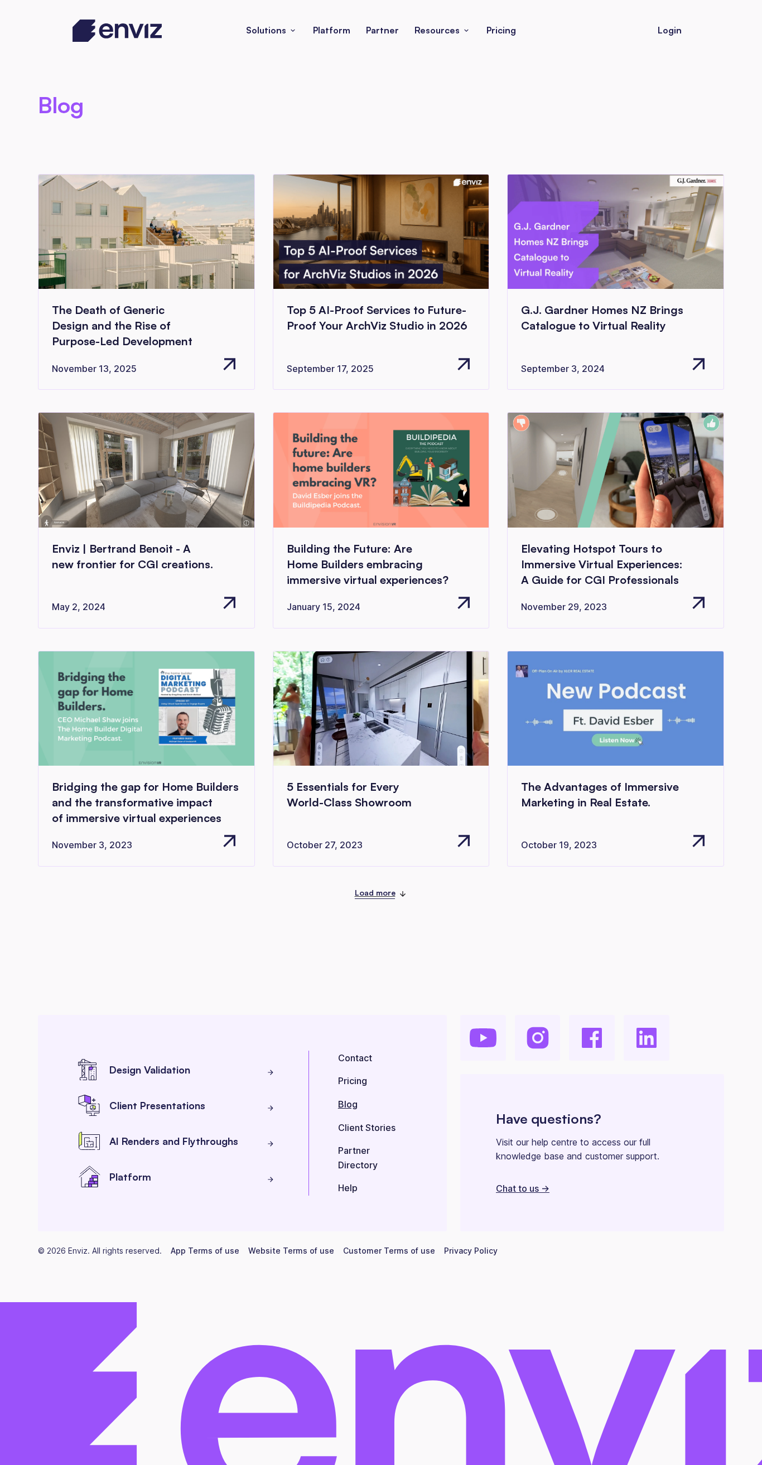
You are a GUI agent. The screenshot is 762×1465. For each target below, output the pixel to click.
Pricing (501, 30)
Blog (348, 1104)
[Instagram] (538, 1038)
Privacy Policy (471, 1250)
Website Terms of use (291, 1250)
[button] (271, 30)
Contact (355, 1057)
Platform (331, 30)
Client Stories (367, 1127)
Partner (382, 30)
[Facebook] (592, 1038)
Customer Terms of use (389, 1250)
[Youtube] (483, 1038)
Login (670, 30)
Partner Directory (358, 1158)
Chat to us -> (522, 1188)
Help (348, 1187)
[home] (117, 31)
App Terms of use (205, 1250)
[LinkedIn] (646, 1038)
